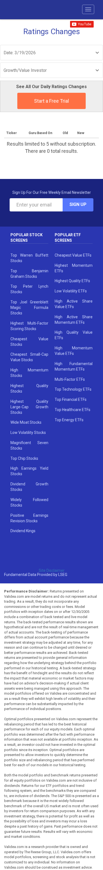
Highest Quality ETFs (72, 281)
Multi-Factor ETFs (70, 379)
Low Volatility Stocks (28, 432)
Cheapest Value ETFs (73, 255)
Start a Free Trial (51, 101)
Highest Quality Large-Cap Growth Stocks (29, 407)
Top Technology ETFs (73, 389)
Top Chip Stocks (24, 458)
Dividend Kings (22, 531)
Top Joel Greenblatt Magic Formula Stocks (29, 307)
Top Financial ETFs (71, 399)
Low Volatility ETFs (71, 291)
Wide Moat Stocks (25, 422)
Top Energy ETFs (69, 420)
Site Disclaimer (52, 570)
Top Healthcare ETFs (72, 409)
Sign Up (78, 204)
